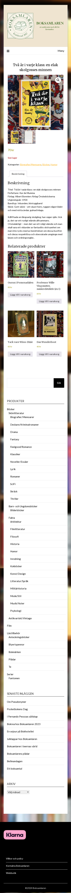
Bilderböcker (17, 510)
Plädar (12, 659)
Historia (14, 543)
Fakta (12, 517)
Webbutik (11, 873)
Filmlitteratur (17, 529)
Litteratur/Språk (19, 581)
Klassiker (15, 454)
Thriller (14, 498)
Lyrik (13, 469)
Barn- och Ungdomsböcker (23, 506)
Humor (54, 164)
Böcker (46, 164)
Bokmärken (15, 652)
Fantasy (14, 439)
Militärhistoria (18, 588)
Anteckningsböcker (19, 637)
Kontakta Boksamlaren (17, 865)
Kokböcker (16, 566)
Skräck (13, 491)
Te (10, 666)
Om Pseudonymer (16, 701)
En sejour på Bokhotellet (20, 731)
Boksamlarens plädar (18, 753)
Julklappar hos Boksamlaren (22, 738)
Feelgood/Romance (21, 446)
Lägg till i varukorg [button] (20, 294)
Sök (59, 382)
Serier (10, 674)
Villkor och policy (14, 858)
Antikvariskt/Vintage (20, 618)
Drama (14, 431)
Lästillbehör (13, 633)
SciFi (13, 484)
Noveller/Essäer (19, 461)
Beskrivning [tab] (18, 173)
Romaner (15, 476)
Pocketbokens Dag (17, 709)
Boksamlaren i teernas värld (22, 746)
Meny (61, 50)
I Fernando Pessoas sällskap (22, 716)
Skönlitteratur (16, 413)
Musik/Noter (17, 603)
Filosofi (14, 536)
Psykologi (15, 610)
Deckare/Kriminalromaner (24, 424)
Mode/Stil (15, 596)
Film (9, 625)
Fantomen (14, 678)
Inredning (15, 558)
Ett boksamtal (14, 768)
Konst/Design (18, 573)
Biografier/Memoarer (30, 164)
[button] (58, 80)
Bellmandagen (14, 761)
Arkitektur (15, 521)
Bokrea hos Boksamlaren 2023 (23, 724)
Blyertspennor (16, 644)
